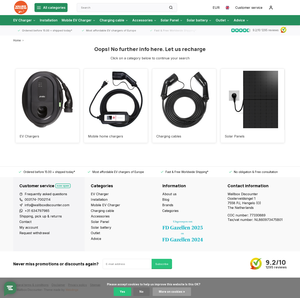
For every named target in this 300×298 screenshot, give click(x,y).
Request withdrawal (34, 233)
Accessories (142, 20)
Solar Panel (170, 20)
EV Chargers (29, 136)
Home (17, 40)
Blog (165, 199)
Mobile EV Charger (77, 20)
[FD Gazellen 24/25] (191, 232)
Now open (63, 185)
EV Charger (22, 20)
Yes (122, 291)
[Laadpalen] (47, 99)
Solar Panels (234, 136)
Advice (239, 20)
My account (28, 227)
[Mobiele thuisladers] (116, 99)
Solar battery (197, 20)
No (141, 291)
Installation (49, 20)
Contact (25, 222)
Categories (170, 211)
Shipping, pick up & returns (40, 216)
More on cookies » (172, 291)
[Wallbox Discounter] (20, 7)
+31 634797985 (37, 211)
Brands (167, 205)
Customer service (248, 8)
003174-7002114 (38, 199)
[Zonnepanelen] (252, 99)
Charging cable (112, 20)
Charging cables (168, 136)
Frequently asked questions (46, 194)
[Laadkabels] (184, 99)
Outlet (221, 20)
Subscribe (161, 264)
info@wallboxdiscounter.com (47, 205)
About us (169, 194)
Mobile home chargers (105, 136)
